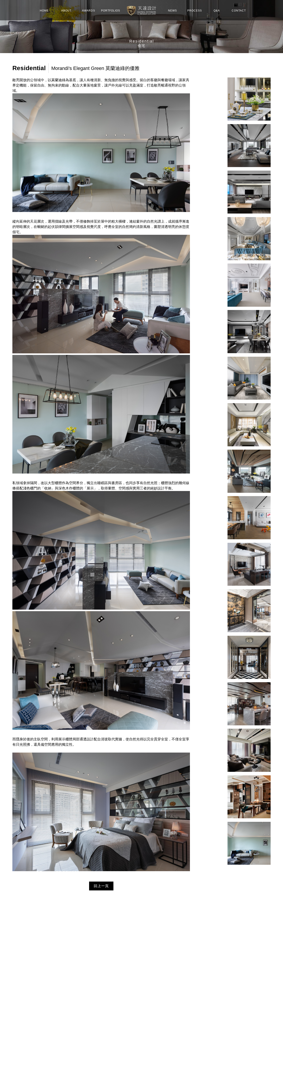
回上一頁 (101, 886)
